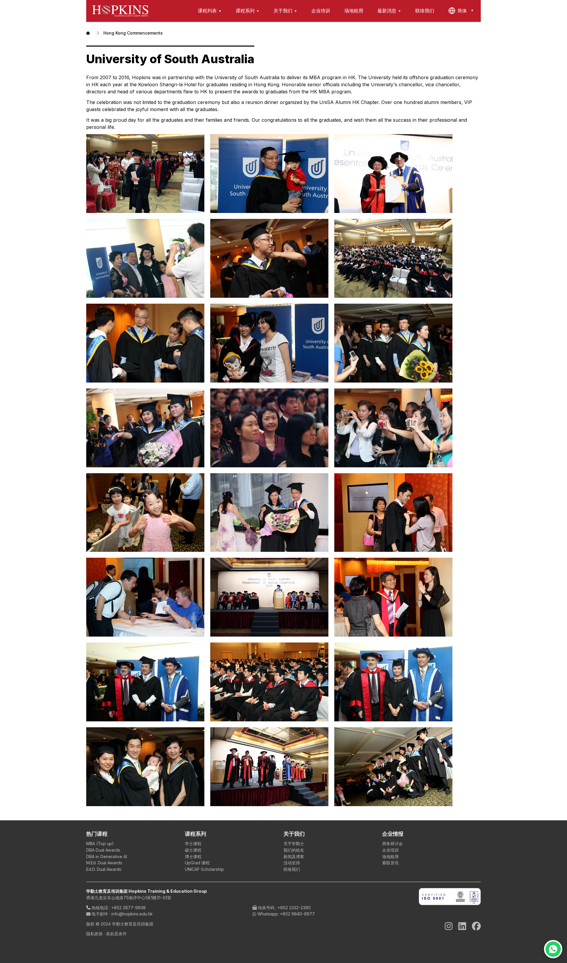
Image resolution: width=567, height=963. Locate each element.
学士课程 (193, 843)
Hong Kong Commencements (133, 32)
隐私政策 (94, 933)
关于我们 (282, 11)
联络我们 (424, 11)
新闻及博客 (294, 856)
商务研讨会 (392, 843)
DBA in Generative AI (106, 856)
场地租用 (353, 11)
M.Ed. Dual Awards (104, 862)
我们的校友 (294, 850)
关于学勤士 (294, 843)
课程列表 (207, 11)
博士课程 (193, 856)
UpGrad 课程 (197, 862)
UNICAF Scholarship (204, 869)
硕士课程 (193, 850)
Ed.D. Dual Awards (103, 869)
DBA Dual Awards (103, 850)
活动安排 (292, 862)
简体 (462, 11)
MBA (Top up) (100, 843)
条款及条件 (116, 933)
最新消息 (386, 11)
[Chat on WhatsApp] (553, 949)
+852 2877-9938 (128, 907)
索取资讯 (390, 862)
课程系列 (245, 11)
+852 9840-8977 (297, 913)
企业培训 (320, 11)
